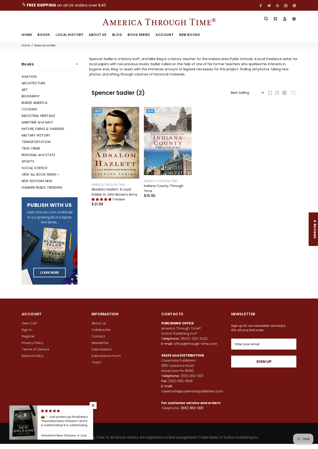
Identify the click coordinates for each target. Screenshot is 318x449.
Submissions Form (106, 356)
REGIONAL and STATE (38, 155)
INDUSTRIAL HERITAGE (38, 115)
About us (98, 323)
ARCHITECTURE (33, 83)
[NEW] (115, 142)
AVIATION (29, 76)
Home (26, 45)
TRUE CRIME (31, 148)
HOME (27, 35)
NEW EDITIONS (37, 181)
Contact (98, 336)
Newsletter (100, 342)
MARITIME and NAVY (37, 122)
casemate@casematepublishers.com (192, 391)
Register (28, 336)
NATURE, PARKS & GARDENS (43, 128)
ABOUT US (97, 35)
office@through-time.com (195, 343)
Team (96, 362)
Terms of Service (35, 349)
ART (25, 89)
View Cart (29, 323)
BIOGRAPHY (31, 96)
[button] (93, 405)
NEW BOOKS (189, 35)
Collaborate (101, 329)
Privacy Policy (33, 342)
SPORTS (28, 161)
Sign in (27, 329)
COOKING (29, 109)
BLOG (117, 35)
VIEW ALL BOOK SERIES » (40, 174)
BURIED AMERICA (34, 102)
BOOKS (43, 35)
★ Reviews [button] (315, 229)
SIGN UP (263, 361)
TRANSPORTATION (36, 141)
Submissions (101, 349)
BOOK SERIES (139, 35)
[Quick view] (131, 114)
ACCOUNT (164, 35)
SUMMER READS (42, 187)
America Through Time (108, 185)
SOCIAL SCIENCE (34, 168)
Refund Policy (33, 356)
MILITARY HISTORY (36, 135)
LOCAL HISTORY (69, 35)
